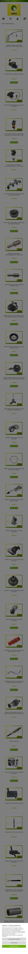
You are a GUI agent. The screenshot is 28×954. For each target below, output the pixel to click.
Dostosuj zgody (14, 942)
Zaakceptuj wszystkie (14, 946)
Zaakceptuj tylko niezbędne (14, 939)
